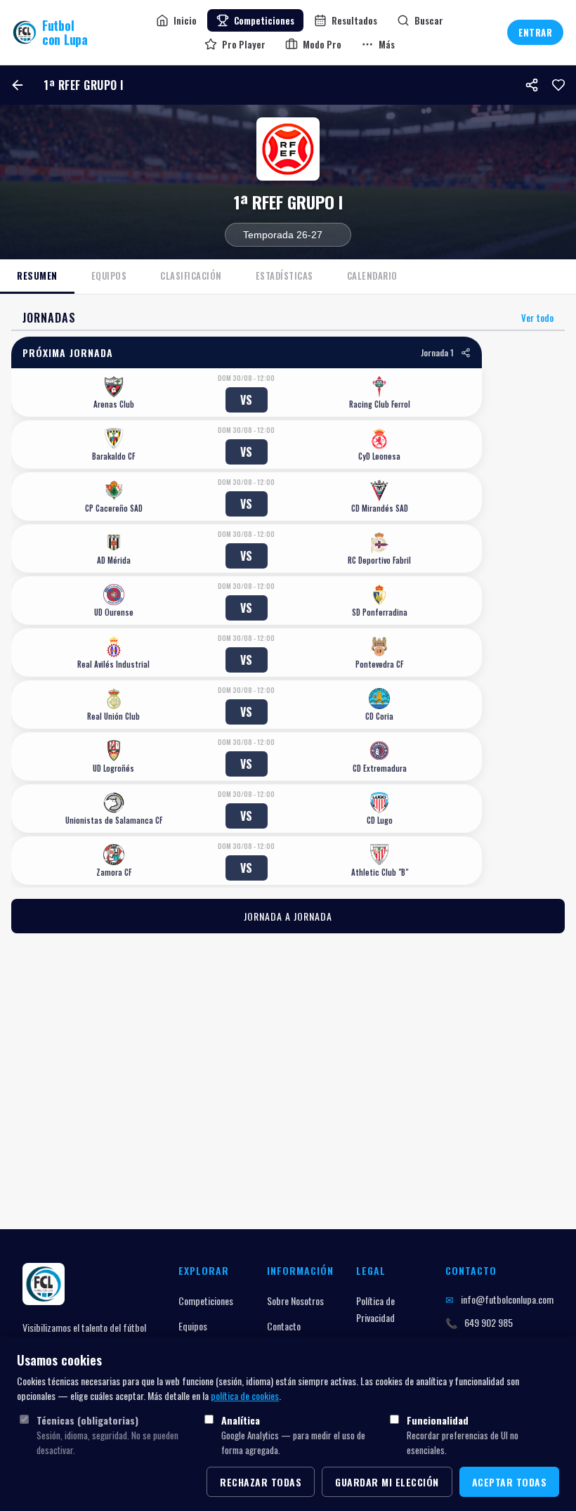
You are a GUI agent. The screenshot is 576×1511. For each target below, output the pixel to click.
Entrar (535, 32)
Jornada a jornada (288, 916)
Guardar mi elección (387, 1481)
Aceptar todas (509, 1481)
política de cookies (245, 1395)
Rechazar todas (260, 1481)
